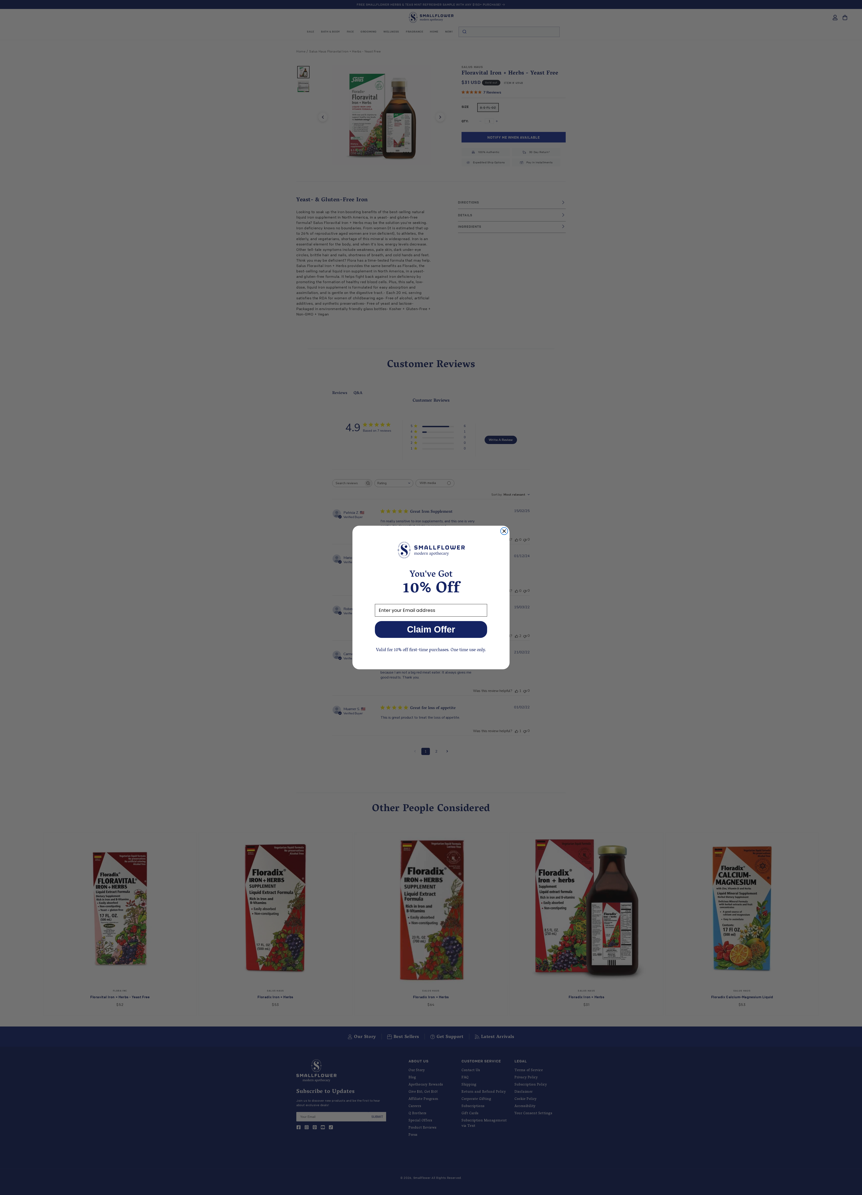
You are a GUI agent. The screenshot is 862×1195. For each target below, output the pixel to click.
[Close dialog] (504, 531)
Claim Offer (431, 629)
